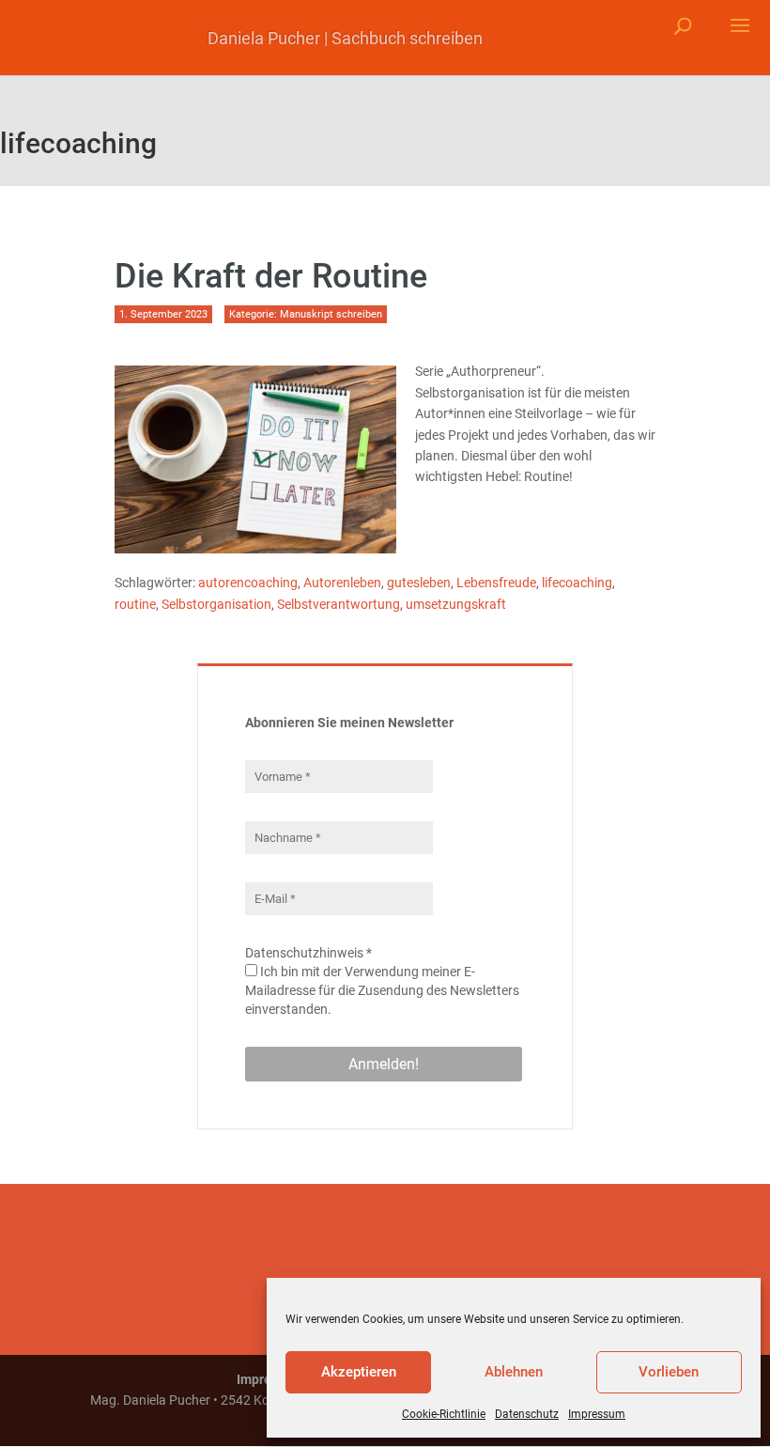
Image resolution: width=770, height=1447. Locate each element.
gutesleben (419, 582)
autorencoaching (248, 582)
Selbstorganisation (216, 604)
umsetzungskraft (456, 604)
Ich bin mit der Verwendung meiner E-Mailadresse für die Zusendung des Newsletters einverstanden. (382, 990)
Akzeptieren (358, 1371)
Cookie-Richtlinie (443, 1414)
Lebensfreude (496, 582)
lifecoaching (577, 582)
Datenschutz (527, 1414)
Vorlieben (669, 1371)
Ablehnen (514, 1371)
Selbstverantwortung (338, 604)
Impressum (596, 1414)
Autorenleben (342, 582)
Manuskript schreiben (331, 314)
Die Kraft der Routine (271, 276)
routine (135, 604)
